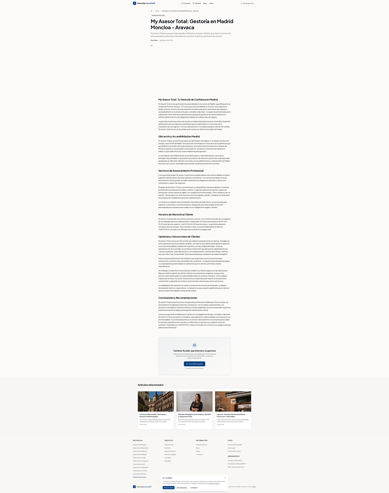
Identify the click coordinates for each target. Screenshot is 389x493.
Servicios (198, 3)
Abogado (168, 461)
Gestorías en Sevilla (139, 458)
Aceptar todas (168, 488)
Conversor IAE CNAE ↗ (235, 460)
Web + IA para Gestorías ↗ (236, 467)
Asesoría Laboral (170, 451)
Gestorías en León (139, 464)
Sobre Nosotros (201, 445)
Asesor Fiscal (169, 445)
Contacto (199, 454)
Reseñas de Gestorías (158, 15)
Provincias (186, 3)
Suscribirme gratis (196, 364)
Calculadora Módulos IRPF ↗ (237, 464)
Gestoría (167, 448)
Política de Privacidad (235, 445)
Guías (211, 3)
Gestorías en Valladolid (140, 467)
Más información (214, 483)
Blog (205, 3)
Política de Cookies (234, 451)
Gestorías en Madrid (139, 445)
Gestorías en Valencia (140, 451)
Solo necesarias (182, 488)
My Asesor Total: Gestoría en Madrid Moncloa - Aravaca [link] (180, 11)
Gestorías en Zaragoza (140, 461)
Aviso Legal (231, 448)
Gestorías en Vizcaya (140, 471)
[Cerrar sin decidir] (225, 478)
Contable (168, 458)
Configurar (194, 488)
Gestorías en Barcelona (141, 448)
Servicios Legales (170, 454)
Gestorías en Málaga (139, 454)
